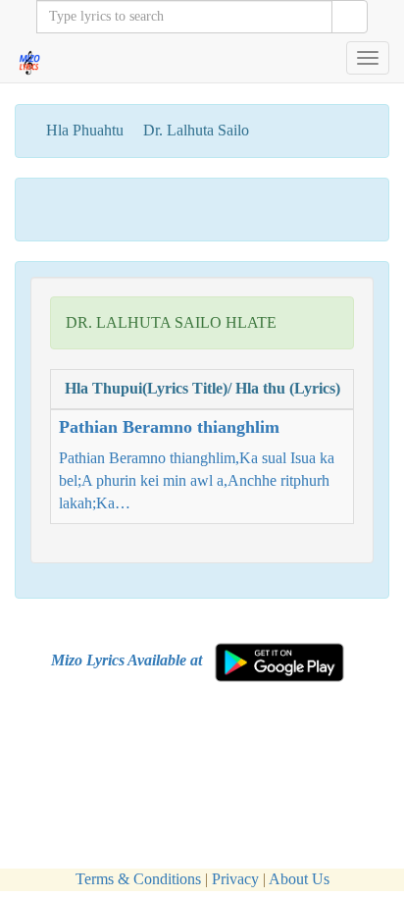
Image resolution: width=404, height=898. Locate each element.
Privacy (235, 879)
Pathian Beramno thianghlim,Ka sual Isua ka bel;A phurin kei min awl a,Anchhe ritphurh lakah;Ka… (196, 464)
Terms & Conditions (138, 879)
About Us (299, 879)
